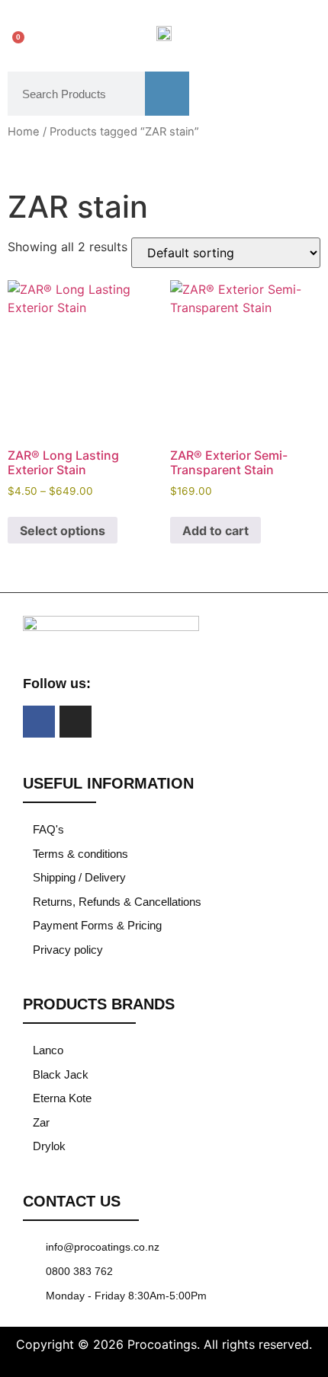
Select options (62, 530)
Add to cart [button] (215, 530)
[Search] (167, 94)
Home (24, 132)
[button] (295, 32)
